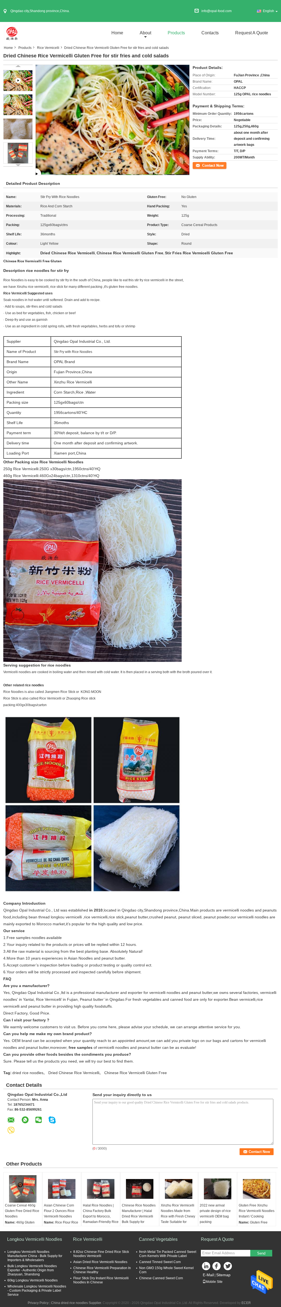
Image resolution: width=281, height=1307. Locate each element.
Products (176, 32)
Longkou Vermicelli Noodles (34, 1239)
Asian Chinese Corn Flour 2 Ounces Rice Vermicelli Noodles (59, 1210)
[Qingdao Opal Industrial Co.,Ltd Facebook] (217, 1267)
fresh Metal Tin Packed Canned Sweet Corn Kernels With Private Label (167, 1254)
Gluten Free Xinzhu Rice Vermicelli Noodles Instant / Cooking (256, 1210)
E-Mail (208, 1275)
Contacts (210, 32)
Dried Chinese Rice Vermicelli (73, 1073)
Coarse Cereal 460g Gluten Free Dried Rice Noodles (22, 1210)
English (268, 11)
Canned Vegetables (158, 1239)
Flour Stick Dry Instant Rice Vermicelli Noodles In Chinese (101, 1280)
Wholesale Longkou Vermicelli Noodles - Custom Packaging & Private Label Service (36, 1290)
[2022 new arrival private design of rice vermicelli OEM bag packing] (217, 1189)
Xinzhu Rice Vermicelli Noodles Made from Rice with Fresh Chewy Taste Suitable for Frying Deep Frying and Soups (178, 1219)
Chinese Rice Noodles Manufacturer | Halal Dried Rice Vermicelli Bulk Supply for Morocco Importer (139, 1216)
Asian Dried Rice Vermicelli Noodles (100, 1262)
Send (261, 1253)
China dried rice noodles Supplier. (77, 1303)
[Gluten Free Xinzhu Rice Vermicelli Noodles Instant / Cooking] (256, 1189)
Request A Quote (251, 32)
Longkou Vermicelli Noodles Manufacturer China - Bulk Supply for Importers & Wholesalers (34, 1256)
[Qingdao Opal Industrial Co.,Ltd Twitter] (228, 1267)
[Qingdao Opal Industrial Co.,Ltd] (11, 33)
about (145, 32)
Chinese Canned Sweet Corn (161, 1278)
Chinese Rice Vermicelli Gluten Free (135, 1073)
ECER (246, 1303)
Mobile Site (214, 1282)
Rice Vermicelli (48, 48)
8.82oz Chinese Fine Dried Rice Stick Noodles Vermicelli (101, 1254)
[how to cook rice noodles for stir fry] (112, 119)
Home (117, 32)
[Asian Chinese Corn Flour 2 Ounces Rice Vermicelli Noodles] (62, 1189)
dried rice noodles (27, 1073)
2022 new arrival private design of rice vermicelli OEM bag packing (215, 1213)
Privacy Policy (38, 1303)
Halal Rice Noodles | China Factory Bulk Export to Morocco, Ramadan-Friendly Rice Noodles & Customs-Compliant (101, 1219)
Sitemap (223, 1275)
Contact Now (202, 165)
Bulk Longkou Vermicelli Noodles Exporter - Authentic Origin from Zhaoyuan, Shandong (32, 1270)
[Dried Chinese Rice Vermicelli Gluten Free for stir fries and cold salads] (18, 104)
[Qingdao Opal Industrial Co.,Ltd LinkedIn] (206, 1267)
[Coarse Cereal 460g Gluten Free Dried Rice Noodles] (23, 1189)
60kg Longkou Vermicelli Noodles (32, 1280)
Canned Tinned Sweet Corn (160, 1262)
